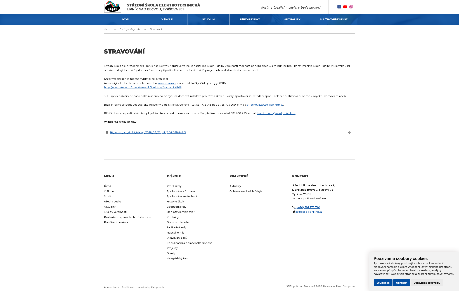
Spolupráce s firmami (181, 191)
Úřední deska (250, 19)
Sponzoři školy (176, 206)
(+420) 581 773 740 (307, 207)
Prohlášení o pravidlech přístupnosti (128, 217)
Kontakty (173, 217)
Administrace (112, 287)
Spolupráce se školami (182, 196)
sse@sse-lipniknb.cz (309, 211)
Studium (208, 19)
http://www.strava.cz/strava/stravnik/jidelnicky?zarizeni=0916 (142, 87)
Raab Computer (345, 286)
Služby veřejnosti (334, 19)
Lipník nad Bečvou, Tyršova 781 (163, 7)
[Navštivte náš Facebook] (340, 7)
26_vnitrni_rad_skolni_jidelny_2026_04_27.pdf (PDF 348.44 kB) (148, 132)
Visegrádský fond (178, 258)
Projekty (172, 248)
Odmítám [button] (401, 282)
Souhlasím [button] (383, 282)
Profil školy (174, 186)
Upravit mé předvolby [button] (427, 282)
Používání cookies (116, 222)
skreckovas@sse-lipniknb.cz (265, 104)
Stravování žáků (177, 237)
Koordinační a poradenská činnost (189, 243)
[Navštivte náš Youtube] (346, 7)
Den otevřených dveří (181, 212)
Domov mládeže (178, 222)
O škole (167, 19)
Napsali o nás (175, 232)
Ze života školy (176, 227)
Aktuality (292, 19)
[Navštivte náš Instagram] (352, 7)
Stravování (156, 29)
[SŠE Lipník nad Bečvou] (115, 7)
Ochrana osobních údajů (246, 191)
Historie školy (175, 201)
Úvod (125, 19)
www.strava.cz (167, 83)
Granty (171, 253)
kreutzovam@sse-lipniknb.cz (276, 113)
